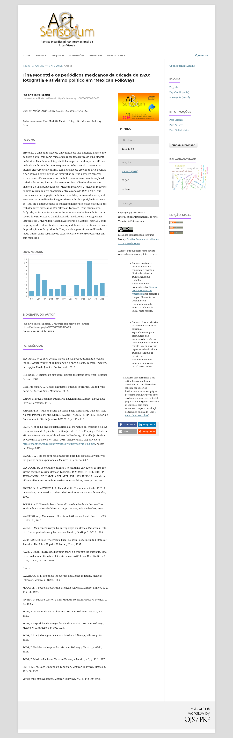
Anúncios (95, 55)
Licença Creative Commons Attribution (144, 290)
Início (26, 65)
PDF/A (127, 128)
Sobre (40, 55)
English (173, 87)
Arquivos (58, 55)
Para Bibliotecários (179, 130)
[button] (127, 424)
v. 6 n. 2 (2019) (54, 65)
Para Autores (176, 124)
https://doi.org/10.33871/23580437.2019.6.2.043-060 (58, 110)
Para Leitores (176, 119)
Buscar (203, 55)
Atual (27, 55)
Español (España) (179, 92)
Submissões (76, 55)
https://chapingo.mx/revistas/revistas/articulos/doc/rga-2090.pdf (59, 443)
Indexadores (116, 55)
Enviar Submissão (183, 145)
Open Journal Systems (182, 65)
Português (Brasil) (179, 97)
